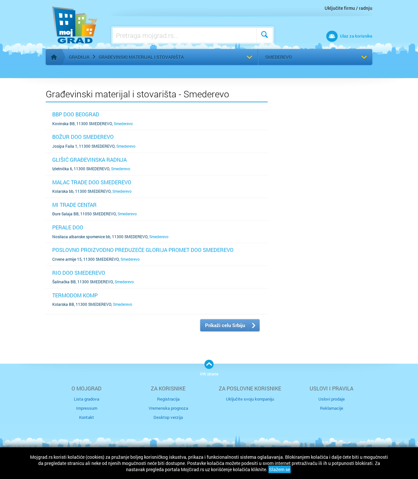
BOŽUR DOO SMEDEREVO (83, 136)
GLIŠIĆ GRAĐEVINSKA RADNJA (89, 159)
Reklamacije (331, 408)
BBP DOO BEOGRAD (75, 114)
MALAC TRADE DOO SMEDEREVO (91, 182)
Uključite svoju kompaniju (250, 399)
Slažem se (279, 469)
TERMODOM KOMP (75, 295)
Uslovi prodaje (331, 399)
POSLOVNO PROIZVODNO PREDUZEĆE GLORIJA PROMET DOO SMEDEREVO (142, 249)
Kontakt (86, 417)
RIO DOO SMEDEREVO (78, 272)
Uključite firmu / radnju (348, 8)
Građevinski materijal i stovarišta (141, 57)
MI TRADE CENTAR (74, 204)
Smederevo (278, 57)
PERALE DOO (67, 227)
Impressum (86, 408)
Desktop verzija (168, 417)
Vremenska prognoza (168, 408)
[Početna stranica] (54, 57)
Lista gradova (86, 399)
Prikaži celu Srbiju (225, 325)
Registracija (168, 399)
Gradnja (79, 57)
